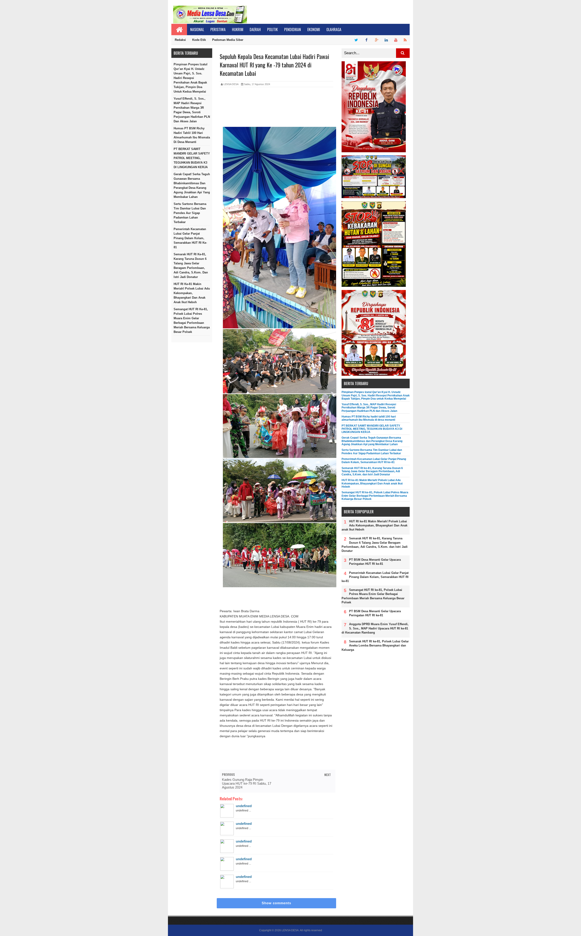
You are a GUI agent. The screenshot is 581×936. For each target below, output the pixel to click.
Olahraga (333, 29)
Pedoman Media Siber (227, 40)
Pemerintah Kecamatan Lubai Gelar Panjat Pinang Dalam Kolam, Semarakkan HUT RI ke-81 (190, 238)
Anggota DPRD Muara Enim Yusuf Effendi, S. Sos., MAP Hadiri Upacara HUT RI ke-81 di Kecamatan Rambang (375, 628)
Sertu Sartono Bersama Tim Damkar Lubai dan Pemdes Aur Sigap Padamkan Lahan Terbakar (190, 213)
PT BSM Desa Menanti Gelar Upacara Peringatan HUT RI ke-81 (375, 561)
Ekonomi (313, 29)
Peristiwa (218, 29)
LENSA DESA (290, 930)
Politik (272, 29)
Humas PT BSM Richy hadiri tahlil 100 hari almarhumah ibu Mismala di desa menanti (192, 135)
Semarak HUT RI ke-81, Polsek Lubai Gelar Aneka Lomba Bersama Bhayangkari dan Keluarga (375, 645)
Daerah (255, 29)
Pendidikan (292, 29)
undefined (244, 806)
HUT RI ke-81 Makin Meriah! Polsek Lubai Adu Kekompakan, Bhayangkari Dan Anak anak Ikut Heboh (192, 293)
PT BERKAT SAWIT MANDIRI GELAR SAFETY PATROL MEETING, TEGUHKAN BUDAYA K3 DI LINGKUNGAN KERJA (192, 158)
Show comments (276, 903)
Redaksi (180, 40)
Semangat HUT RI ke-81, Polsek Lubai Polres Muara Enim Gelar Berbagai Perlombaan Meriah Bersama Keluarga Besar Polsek (192, 320)
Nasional (197, 29)
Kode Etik (199, 40)
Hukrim (237, 29)
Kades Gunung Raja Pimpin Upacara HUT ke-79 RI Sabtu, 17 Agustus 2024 (246, 783)
